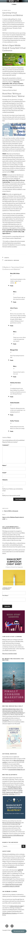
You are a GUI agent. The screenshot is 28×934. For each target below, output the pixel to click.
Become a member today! (9, 653)
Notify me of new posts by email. (11, 495)
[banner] (14, 3)
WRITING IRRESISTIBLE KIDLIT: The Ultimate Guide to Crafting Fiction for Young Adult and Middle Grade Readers (13, 710)
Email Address (6, 589)
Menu (14, 4)
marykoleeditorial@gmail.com (16, 769)
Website (5, 480)
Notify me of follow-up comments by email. (12, 489)
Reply (11, 285)
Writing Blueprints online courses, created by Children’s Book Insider (12, 788)
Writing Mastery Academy (9, 913)
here (11, 87)
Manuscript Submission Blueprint (11, 822)
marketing (11, 794)
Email (4, 472)
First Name (5, 595)
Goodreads (5, 720)
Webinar (16, 260)
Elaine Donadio (14, 402)
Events (6, 257)
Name (4, 465)
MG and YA (17, 792)
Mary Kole (7, 10)
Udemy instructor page (16, 906)
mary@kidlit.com (12, 867)
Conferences (8, 260)
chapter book (9, 792)
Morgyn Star (14, 350)
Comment (5, 445)
